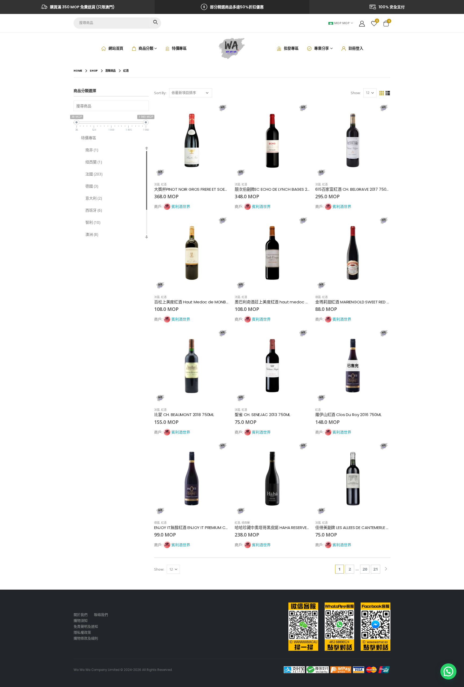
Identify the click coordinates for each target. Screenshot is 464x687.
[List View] (387, 93)
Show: (356, 92)
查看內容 (381, 337)
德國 (318, 297)
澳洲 (91, 234)
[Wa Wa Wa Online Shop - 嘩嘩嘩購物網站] (232, 48)
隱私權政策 (82, 632)
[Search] (155, 22)
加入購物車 (220, 111)
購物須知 (81, 620)
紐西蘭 (246, 522)
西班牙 (93, 210)
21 (375, 569)
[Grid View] (381, 93)
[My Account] (362, 23)
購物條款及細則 (86, 638)
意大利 (93, 198)
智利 (92, 222)
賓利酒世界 (180, 206)
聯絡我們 (101, 614)
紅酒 (163, 184)
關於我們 (81, 614)
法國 (157, 184)
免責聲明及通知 (86, 626)
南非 (91, 149)
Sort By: (160, 92)
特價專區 (88, 137)
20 (365, 569)
